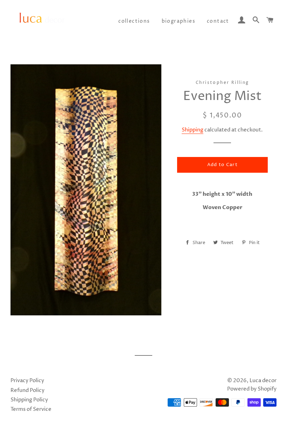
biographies (178, 21)
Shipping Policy (29, 399)
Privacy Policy (27, 380)
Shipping (192, 130)
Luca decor (263, 380)
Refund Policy (27, 390)
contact (218, 21)
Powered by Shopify (251, 389)
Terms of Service (30, 409)
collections (134, 21)
